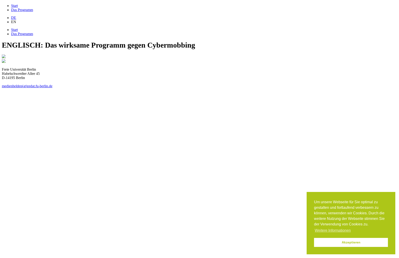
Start (14, 6)
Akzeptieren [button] (351, 242)
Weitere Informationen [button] (333, 230)
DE (13, 18)
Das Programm (22, 10)
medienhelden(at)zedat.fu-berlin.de (27, 86)
